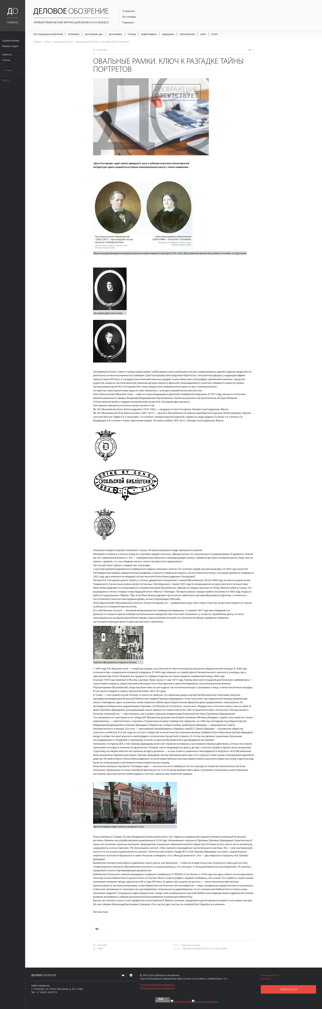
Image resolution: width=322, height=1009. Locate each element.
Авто (203, 34)
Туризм (132, 34)
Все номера (129, 16)
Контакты (266, 978)
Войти (5, 80)
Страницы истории (63, 41)
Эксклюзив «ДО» (94, 34)
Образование (187, 34)
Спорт (214, 34)
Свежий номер (10, 40)
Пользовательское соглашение (157, 988)
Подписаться (288, 989)
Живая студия (10, 46)
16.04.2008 (102, 49)
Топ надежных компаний (48, 34)
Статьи (6, 60)
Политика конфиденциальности (157, 984)
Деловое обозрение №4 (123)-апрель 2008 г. (205, 948)
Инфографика (149, 34)
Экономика (115, 34)
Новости (7, 54)
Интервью (73, 34)
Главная (37, 41)
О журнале (128, 11)
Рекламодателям (270, 975)
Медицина (168, 34)
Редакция (128, 22)
